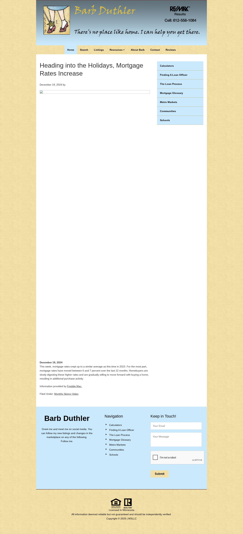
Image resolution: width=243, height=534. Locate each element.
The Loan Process (171, 84)
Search (84, 49)
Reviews (171, 49)
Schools (165, 120)
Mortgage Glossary (171, 93)
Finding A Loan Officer (173, 74)
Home (70, 49)
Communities (168, 111)
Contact (155, 49)
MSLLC (132, 518)
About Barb (138, 49)
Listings (99, 49)
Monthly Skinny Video (66, 393)
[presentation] (177, 458)
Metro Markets (168, 102)
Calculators (167, 65)
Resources (116, 49)
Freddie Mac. (74, 386)
